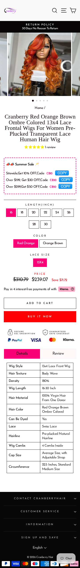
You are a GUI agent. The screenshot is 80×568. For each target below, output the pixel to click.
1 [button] (33, 101)
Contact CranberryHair (40, 498)
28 (34, 224)
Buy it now (40, 316)
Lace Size (40, 255)
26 (68, 212)
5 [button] (48, 101)
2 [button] (37, 101)
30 (46, 224)
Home (39, 108)
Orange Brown (53, 243)
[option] (40, 26)
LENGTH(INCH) (39, 205)
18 (22, 212)
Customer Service (40, 511)
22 (45, 212)
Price (40, 274)
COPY (62, 172)
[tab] (22, 354)
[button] (34, 147)
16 (11, 212)
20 (33, 212)
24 (56, 212)
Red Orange (25, 243)
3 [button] (41, 101)
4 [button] (44, 101)
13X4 (40, 262)
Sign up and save (40, 537)
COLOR (40, 236)
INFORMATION (40, 524)
